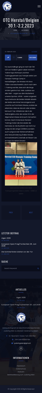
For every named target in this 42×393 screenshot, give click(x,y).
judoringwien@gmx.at (22, 343)
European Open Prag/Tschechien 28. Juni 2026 (18, 245)
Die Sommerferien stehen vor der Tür (17, 252)
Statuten (21, 372)
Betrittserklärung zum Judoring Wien (21, 375)
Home (15, 30)
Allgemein (25, 30)
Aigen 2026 (6, 238)
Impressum (21, 366)
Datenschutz (21, 369)
